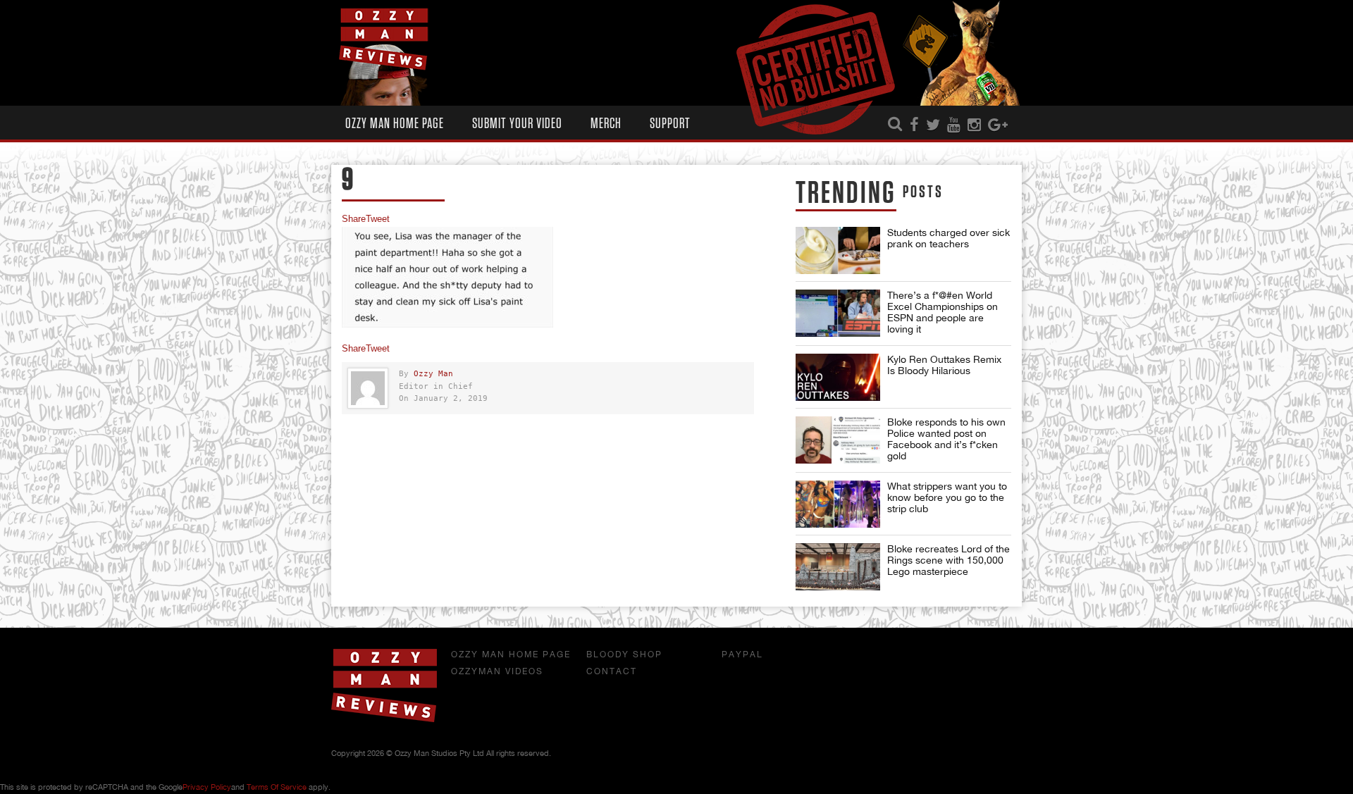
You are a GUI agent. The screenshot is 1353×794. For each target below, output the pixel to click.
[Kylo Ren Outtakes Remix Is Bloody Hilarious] (838, 377)
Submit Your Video (517, 123)
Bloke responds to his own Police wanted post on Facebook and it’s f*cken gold (946, 438)
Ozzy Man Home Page (394, 123)
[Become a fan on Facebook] (914, 125)
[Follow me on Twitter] (933, 125)
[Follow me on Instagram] (974, 125)
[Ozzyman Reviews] (384, 719)
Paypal (742, 654)
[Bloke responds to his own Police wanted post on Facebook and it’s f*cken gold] (838, 440)
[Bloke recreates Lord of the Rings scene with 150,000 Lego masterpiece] (838, 567)
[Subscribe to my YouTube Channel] (954, 125)
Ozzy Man (433, 373)
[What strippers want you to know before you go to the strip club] (838, 504)
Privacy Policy (207, 787)
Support (670, 123)
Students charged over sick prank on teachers (948, 238)
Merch (606, 123)
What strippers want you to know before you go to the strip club (947, 497)
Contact (611, 671)
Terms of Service (277, 787)
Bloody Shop (624, 654)
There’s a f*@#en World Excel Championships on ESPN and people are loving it (942, 312)
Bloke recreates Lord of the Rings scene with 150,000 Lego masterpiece (948, 560)
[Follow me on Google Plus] (997, 125)
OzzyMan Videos (497, 671)
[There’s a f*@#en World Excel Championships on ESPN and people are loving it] (838, 313)
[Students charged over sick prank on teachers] (838, 250)
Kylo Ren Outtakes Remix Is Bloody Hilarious (944, 365)
